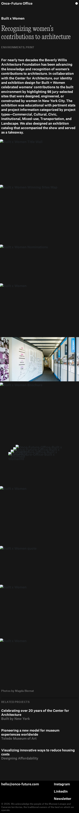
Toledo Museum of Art (18, 738)
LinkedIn (61, 791)
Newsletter (62, 798)
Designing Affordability (19, 758)
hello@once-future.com (20, 784)
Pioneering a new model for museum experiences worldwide (30, 732)
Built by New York (15, 718)
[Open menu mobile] (76, 3)
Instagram (62, 784)
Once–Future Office (16, 3)
